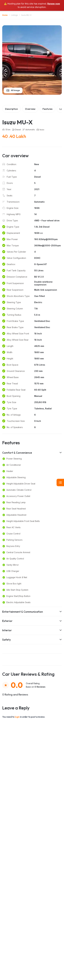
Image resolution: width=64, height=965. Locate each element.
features (47, 108)
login (17, 716)
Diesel (18, 129)
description (11, 108)
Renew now (53, 3)
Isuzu (42, 129)
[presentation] (6, 60)
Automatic (30, 129)
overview (30, 108)
